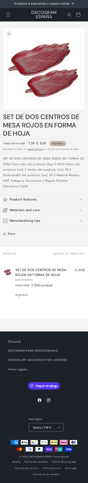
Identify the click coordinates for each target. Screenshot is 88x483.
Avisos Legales (17, 369)
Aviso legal (71, 468)
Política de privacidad (64, 461)
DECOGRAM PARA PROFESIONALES (33, 351)
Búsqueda (14, 341)
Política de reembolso (36, 461)
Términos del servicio (26, 468)
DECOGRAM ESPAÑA (41, 456)
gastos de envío (36, 149)
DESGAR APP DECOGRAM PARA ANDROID (37, 360)
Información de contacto (46, 474)
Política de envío (52, 468)
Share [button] (11, 234)
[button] (8, 14)
